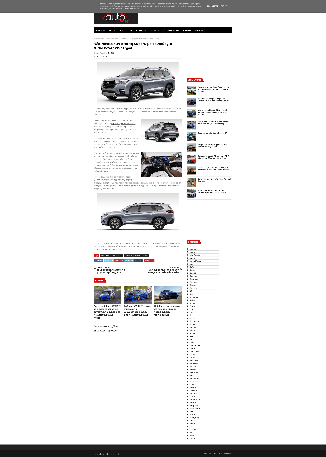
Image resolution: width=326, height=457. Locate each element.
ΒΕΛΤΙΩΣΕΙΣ (142, 30)
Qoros (192, 396)
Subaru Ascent (104, 39)
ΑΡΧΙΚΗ (101, 30)
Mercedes (194, 372)
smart (192, 438)
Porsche (193, 393)
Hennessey (194, 321)
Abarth (193, 249)
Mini (191, 375)
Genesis (193, 318)
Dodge (192, 303)
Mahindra (194, 360)
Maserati (194, 363)
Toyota (193, 429)
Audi (192, 264)
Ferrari (192, 306)
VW (191, 432)
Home (96, 39)
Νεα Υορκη (105, 255)
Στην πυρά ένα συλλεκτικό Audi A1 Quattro (214, 180)
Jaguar (193, 333)
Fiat (191, 309)
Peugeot (193, 390)
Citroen (193, 285)
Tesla (192, 426)
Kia (191, 339)
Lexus (192, 354)
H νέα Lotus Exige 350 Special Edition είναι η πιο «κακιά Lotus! (213, 100)
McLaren (193, 369)
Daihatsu (194, 297)
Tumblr (139, 261)
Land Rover (194, 351)
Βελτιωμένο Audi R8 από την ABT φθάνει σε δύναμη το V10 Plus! (213, 157)
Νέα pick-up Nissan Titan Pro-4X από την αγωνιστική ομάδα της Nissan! (213, 112)
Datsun (193, 300)
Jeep (191, 336)
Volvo (192, 435)
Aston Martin (195, 261)
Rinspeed (194, 405)
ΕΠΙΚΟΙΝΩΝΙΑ (224, 453)
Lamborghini (195, 345)
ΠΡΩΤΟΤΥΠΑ (126, 30)
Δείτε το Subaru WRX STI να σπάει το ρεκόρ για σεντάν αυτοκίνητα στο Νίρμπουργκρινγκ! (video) (107, 312)
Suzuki (192, 423)
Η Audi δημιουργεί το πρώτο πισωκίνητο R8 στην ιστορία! (212, 191)
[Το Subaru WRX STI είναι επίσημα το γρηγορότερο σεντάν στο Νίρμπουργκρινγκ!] (138, 295)
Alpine (192, 258)
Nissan (193, 381)
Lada (192, 342)
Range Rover (195, 399)
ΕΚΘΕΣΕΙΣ (156, 30)
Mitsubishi (194, 378)
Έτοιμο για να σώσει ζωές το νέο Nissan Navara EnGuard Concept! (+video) (213, 89)
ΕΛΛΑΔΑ (199, 30)
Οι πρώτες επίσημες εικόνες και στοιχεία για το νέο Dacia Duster (213, 168)
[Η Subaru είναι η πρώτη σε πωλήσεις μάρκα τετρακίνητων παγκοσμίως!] (168, 295)
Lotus (192, 357)
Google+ (120, 261)
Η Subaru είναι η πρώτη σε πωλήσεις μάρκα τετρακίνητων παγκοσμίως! (167, 310)
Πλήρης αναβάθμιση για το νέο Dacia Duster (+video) (212, 145)
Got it (224, 6)
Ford (192, 312)
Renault (193, 402)
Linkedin (130, 261)
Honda (192, 324)
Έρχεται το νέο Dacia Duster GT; (213, 133)
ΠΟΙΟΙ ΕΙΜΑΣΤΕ (209, 453)
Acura (192, 252)
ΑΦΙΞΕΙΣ (187, 30)
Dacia (192, 294)
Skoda (192, 414)
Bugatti (193, 273)
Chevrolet (194, 279)
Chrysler (193, 282)
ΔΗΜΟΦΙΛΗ (194, 79)
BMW (192, 267)
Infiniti (192, 330)
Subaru (128, 255)
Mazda (193, 366)
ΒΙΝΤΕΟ (112, 30)
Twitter (110, 261)
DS (191, 291)
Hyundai (193, 327)
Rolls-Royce (195, 408)
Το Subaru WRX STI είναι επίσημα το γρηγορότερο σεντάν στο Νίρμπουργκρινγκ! (137, 310)
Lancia (192, 348)
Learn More (212, 6)
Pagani (193, 387)
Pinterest (149, 261)
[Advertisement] (186, 17)
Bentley (193, 270)
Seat (192, 411)
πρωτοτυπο (117, 255)
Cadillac (193, 276)
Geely (192, 315)
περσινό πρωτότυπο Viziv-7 (123, 123)
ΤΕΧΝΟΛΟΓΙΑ (173, 30)
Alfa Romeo (195, 255)
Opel (192, 384)
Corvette (193, 288)
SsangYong (194, 417)
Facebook (99, 261)
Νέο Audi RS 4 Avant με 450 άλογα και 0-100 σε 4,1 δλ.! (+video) (213, 123)
